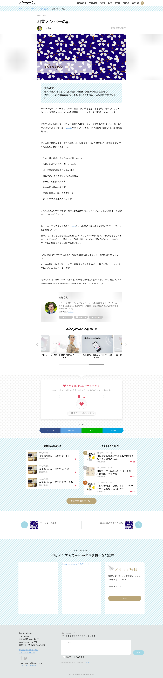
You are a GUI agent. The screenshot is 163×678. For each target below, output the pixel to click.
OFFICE (117, 3)
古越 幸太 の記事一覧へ (81, 501)
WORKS (102, 3)
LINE (92, 430)
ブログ (69, 127)
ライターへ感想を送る (82, 413)
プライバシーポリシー (27, 653)
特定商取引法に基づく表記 (28, 650)
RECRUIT (126, 3)
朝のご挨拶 (41, 16)
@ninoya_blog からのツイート (76, 564)
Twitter (71, 430)
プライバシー (24, 665)
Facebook (50, 430)
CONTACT (135, 3)
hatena (113, 430)
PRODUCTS (93, 3)
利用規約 (33, 665)
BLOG (110, 3)
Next (126, 344)
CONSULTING (81, 3)
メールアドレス (115, 587)
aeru (74, 226)
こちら (70, 312)
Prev (37, 344)
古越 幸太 (48, 28)
